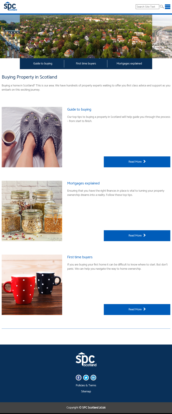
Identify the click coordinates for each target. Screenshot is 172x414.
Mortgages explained (129, 63)
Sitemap (86, 391)
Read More (135, 161)
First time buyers (86, 63)
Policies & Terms (86, 385)
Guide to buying (42, 63)
